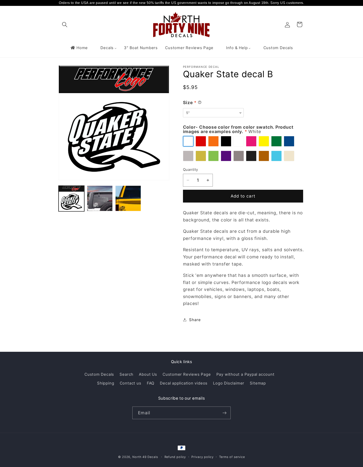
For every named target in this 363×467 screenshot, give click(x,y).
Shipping (105, 383)
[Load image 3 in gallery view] (128, 198)
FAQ (150, 383)
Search (126, 374)
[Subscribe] (224, 413)
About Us (148, 374)
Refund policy (175, 457)
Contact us (130, 383)
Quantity (190, 169)
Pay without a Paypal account (245, 374)
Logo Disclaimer (228, 383)
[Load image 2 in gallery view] (100, 198)
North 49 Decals (145, 457)
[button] (65, 24)
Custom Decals (99, 374)
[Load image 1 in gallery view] (71, 198)
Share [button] (195, 319)
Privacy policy (202, 457)
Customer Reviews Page (187, 374)
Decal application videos (184, 383)
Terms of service (232, 457)
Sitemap (258, 383)
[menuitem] (79, 47)
